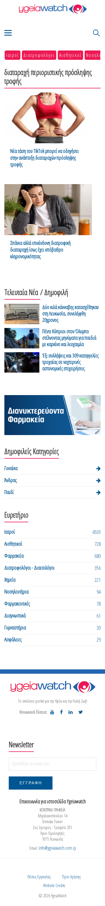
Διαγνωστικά (15, 615)
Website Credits (54, 885)
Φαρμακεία (14, 555)
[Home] (52, 9)
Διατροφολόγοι (39, 55)
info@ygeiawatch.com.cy (57, 848)
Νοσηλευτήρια (16, 591)
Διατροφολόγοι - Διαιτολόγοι (29, 567)
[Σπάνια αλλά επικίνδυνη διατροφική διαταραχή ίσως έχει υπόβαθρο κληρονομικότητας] (48, 209)
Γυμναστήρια (15, 627)
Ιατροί (12, 55)
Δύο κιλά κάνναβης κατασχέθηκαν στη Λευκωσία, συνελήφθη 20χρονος (70, 313)
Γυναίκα (11, 468)
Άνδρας (10, 479)
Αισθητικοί (70, 55)
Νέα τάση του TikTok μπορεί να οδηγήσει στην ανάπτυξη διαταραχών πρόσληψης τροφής (44, 158)
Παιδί (9, 491)
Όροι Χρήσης (71, 876)
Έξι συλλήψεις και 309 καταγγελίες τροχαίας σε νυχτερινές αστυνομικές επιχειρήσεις (70, 361)
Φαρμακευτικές (17, 603)
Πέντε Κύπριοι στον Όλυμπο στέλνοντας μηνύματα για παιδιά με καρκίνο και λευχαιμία (69, 337)
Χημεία (9, 579)
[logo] (52, 687)
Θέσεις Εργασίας (39, 876)
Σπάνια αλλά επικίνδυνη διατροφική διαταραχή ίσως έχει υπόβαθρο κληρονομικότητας (40, 250)
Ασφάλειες (13, 639)
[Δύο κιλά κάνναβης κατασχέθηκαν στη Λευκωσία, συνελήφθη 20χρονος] (21, 314)
